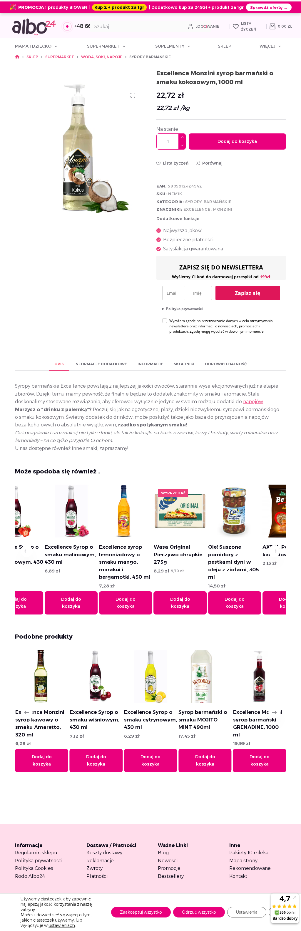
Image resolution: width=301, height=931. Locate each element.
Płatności (97, 876)
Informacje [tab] (150, 364)
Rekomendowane (250, 868)
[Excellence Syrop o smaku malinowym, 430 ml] (47, 511)
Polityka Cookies (34, 868)
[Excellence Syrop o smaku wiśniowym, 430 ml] (60, 676)
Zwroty (94, 868)
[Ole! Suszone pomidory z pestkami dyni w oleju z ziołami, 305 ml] (211, 511)
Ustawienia (246, 912)
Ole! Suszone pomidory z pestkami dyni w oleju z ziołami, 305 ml (210, 562)
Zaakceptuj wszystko (141, 912)
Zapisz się (247, 293)
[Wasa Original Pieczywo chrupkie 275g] (156, 511)
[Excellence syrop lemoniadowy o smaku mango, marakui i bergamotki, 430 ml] (102, 511)
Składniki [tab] (184, 364)
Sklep (224, 46)
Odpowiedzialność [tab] (226, 364)
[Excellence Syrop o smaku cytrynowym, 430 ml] (114, 676)
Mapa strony (243, 860)
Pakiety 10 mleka (248, 852)
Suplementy (169, 46)
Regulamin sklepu (36, 852)
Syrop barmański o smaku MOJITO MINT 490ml (167, 719)
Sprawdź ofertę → (268, 7)
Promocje (169, 868)
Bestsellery (171, 876)
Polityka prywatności (184, 308)
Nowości (168, 860)
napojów (253, 401)
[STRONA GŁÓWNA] (17, 57)
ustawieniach (62, 925)
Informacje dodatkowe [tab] (100, 364)
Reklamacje (100, 860)
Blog (163, 852)
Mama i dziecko (33, 46)
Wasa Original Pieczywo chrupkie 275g (154, 554)
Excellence (196, 209)
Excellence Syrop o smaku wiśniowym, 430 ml (58, 719)
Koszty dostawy (104, 852)
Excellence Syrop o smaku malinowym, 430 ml (46, 554)
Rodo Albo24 (30, 876)
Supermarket (103, 46)
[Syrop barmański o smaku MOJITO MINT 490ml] (169, 676)
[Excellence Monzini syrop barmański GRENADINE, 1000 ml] (223, 676)
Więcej (267, 46)
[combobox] (145, 26)
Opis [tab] (59, 364)
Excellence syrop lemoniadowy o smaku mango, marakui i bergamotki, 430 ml (101, 562)
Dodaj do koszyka (237, 141)
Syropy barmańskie (208, 201)
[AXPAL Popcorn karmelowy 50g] (265, 511)
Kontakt (238, 876)
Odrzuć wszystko (199, 912)
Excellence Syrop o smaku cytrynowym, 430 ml (114, 719)
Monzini (223, 209)
